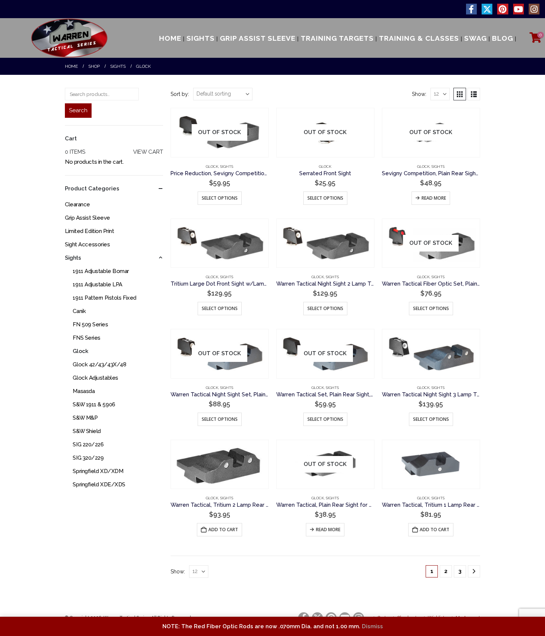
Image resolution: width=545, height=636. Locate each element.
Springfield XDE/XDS (99, 484)
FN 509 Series (90, 324)
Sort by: (180, 94)
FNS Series (86, 337)
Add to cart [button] (223, 529)
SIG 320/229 (88, 457)
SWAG (475, 38)
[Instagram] (534, 9)
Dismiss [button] (372, 626)
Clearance (77, 204)
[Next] (474, 571)
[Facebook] (471, 9)
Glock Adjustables (95, 377)
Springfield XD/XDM (98, 471)
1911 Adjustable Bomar (101, 271)
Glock (212, 166)
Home (170, 38)
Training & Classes (419, 38)
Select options (220, 198)
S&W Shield (87, 431)
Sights (200, 38)
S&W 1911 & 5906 (94, 404)
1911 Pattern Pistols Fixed (104, 297)
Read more (434, 198)
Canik (79, 311)
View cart (148, 152)
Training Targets (337, 38)
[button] (459, 94)
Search (78, 110)
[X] (487, 9)
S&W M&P (85, 417)
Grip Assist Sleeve (257, 38)
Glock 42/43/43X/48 (99, 364)
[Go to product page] (219, 243)
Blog (502, 38)
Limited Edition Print (89, 231)
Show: (419, 94)
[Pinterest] (502, 9)
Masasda (84, 391)
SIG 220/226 (88, 444)
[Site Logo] (69, 38)
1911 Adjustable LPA (97, 284)
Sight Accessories (87, 244)
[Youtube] (518, 9)
